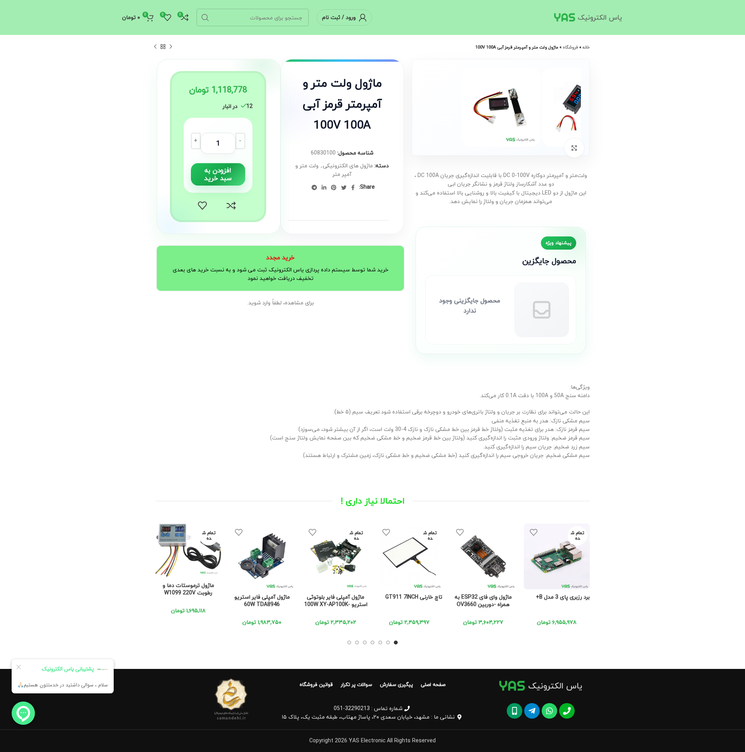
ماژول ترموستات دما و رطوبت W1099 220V (188, 589)
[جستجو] (205, 17)
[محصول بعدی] (155, 47)
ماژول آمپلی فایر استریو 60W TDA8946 (262, 600)
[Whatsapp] (549, 711)
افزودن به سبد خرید (218, 174)
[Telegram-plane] (532, 711)
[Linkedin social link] (324, 187)
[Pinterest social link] (334, 187)
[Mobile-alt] (514, 711)
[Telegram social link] (314, 187)
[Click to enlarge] (574, 148)
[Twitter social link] (344, 187)
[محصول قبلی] (171, 47)
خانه (586, 47)
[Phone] (567, 711)
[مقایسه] (231, 205)
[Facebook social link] (353, 187)
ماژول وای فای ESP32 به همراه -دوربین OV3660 (483, 600)
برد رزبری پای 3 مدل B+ (563, 597)
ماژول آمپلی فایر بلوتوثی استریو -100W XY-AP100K (335, 600)
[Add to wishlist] (202, 205)
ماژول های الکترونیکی (348, 165)
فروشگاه (570, 47)
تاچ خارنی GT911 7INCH (413, 597)
